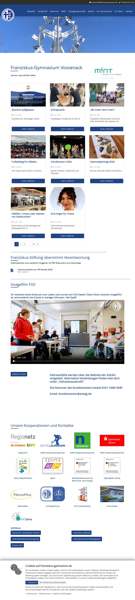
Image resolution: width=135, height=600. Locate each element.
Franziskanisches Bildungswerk (87, 539)
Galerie (91, 11)
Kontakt (129, 11)
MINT (63, 11)
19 (33, 244)
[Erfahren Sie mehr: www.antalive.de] (22, 516)
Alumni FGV (17, 545)
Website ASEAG (19, 374)
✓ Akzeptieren (31, 582)
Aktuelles (31, 11)
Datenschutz (44, 593)
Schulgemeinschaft (77, 11)
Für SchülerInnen (104, 11)
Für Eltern (119, 11)
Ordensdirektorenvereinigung (25, 539)
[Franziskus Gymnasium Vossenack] (8, 14)
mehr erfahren (28, 129)
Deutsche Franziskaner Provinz (25, 532)
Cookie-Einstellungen (62, 593)
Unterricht (54, 11)
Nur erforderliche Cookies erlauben (53, 582)
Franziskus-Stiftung (81, 532)
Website (95, 375)
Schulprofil (42, 11)
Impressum (32, 593)
